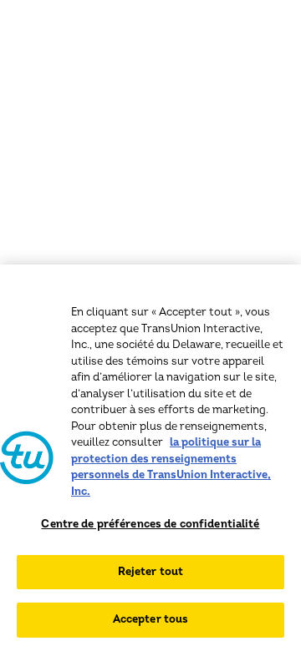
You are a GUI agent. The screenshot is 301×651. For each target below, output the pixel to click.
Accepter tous (151, 619)
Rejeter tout (151, 571)
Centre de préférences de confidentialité (150, 524)
